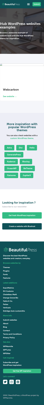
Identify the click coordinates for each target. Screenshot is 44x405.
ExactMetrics (8, 288)
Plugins (6, 271)
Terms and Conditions (12, 334)
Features (6, 278)
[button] (28, 4)
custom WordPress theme (21, 138)
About (5, 323)
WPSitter (6, 353)
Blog (5, 327)
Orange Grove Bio (10, 298)
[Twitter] (5, 382)
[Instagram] (11, 382)
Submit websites (10, 320)
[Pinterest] (18, 382)
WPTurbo (7, 350)
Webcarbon (11, 89)
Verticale (7, 308)
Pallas (5, 304)
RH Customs (8, 291)
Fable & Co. (8, 301)
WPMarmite (8, 346)
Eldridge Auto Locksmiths (14, 311)
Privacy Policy (9, 337)
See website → (10, 96)
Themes (6, 267)
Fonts (5, 274)
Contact (6, 330)
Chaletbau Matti (10, 294)
